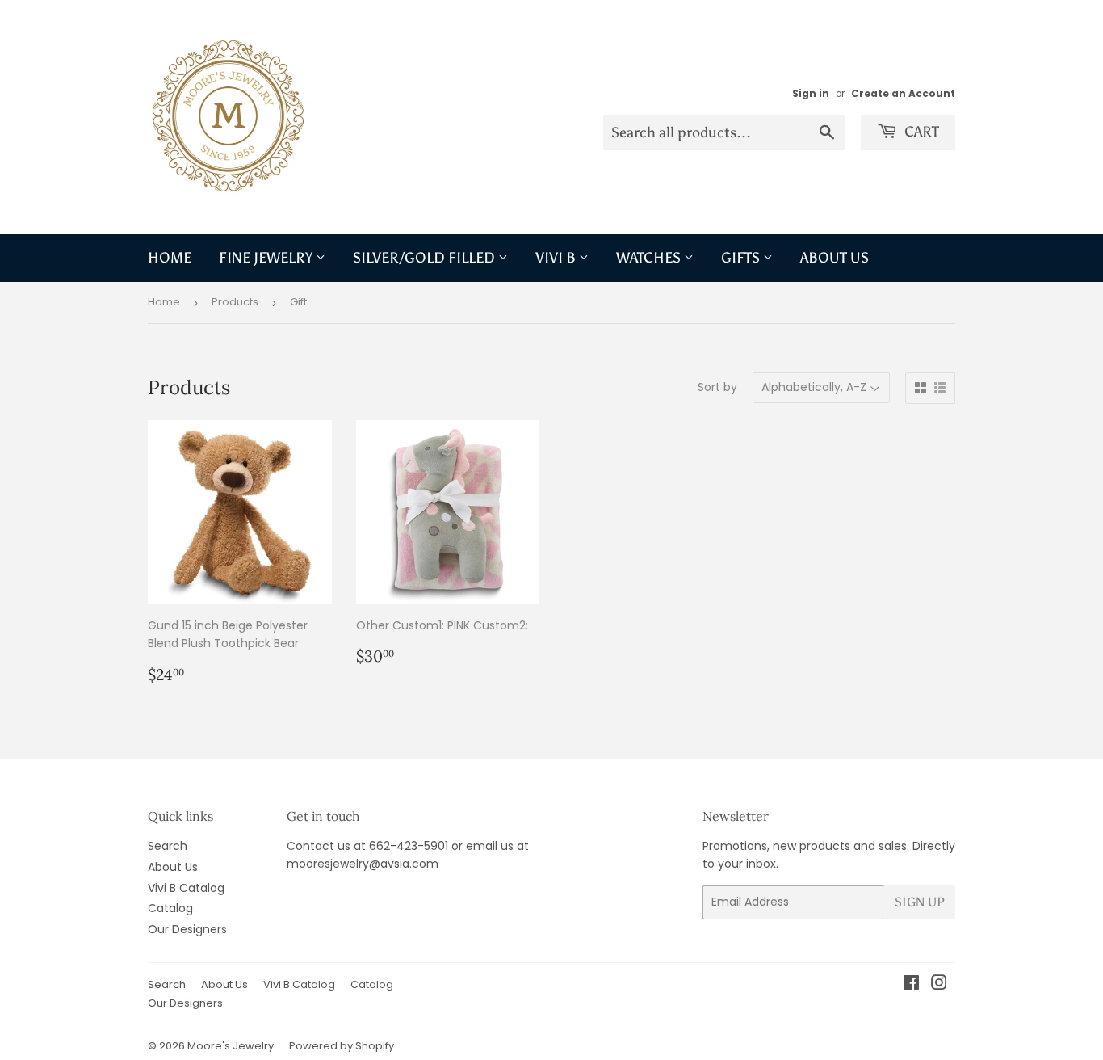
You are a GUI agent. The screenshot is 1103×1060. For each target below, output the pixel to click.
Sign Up (920, 902)
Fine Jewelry (267, 258)
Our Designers (187, 929)
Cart (920, 132)
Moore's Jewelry (230, 1046)
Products (235, 301)
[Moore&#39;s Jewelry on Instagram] (939, 985)
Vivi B (557, 258)
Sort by (717, 387)
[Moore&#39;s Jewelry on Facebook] (911, 985)
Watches (650, 258)
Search (167, 846)
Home (169, 258)
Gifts (742, 258)
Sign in (810, 93)
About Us (834, 258)
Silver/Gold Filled (425, 258)
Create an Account (903, 93)
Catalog (170, 908)
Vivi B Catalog (186, 888)
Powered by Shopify (341, 1046)
